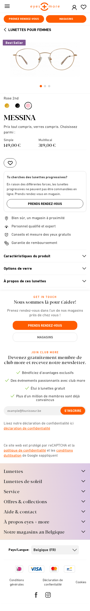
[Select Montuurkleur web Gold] (7, 105)
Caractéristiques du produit (43, 256)
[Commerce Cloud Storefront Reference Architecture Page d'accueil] (45, 7)
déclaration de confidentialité (27, 428)
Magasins (66, 18)
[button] (74, 8)
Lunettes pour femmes (29, 30)
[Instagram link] (48, 595)
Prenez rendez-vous (24, 18)
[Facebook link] (36, 595)
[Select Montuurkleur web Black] (18, 105)
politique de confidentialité (25, 450)
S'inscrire (72, 411)
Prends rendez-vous (45, 204)
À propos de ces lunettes (43, 281)
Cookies (81, 582)
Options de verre (43, 268)
